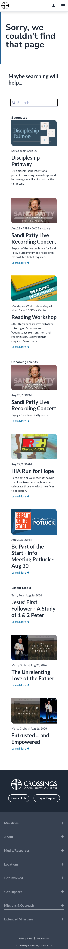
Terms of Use (43, 938)
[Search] (13, 102)
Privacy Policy (25, 938)
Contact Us (18, 798)
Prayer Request (47, 798)
